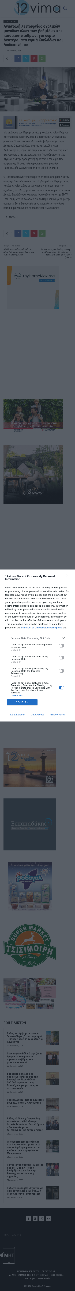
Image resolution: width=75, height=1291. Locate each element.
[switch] (61, 645)
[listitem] (37, 638)
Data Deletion (17, 714)
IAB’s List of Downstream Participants (41, 627)
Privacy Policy (57, 714)
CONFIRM (22, 702)
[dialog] (37, 645)
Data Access (37, 714)
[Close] (68, 576)
